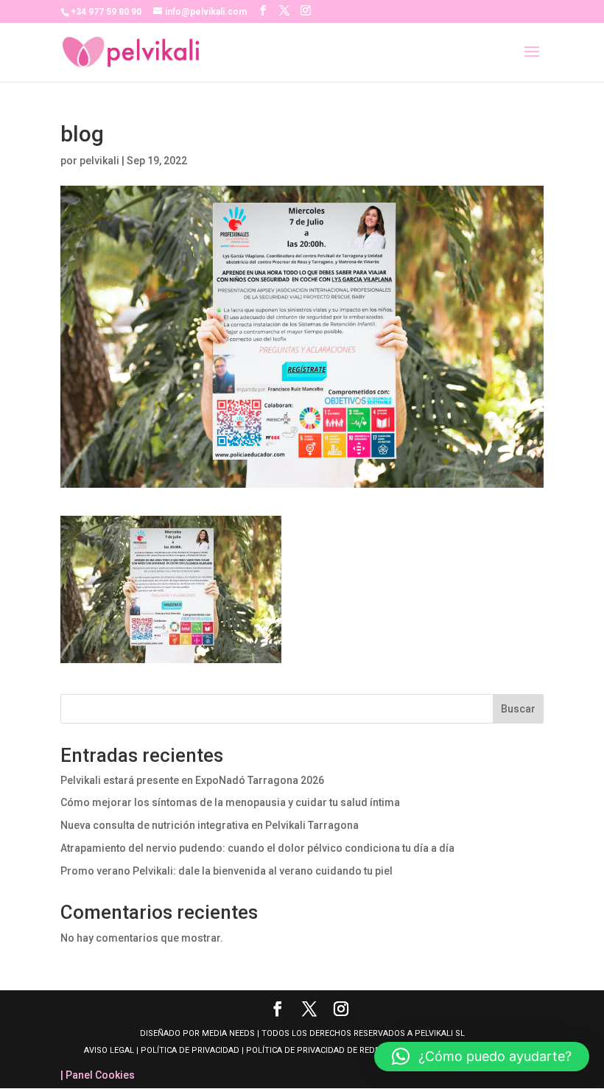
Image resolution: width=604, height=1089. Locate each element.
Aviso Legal (110, 1050)
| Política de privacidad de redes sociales (333, 1050)
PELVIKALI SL (440, 1033)
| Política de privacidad (187, 1050)
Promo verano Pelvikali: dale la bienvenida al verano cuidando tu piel (226, 871)
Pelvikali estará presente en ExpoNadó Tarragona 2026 (192, 780)
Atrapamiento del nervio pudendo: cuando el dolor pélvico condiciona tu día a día (257, 848)
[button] (481, 1056)
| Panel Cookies (97, 1075)
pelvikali (99, 161)
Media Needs (228, 1033)
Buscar (518, 709)
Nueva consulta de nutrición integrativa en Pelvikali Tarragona (209, 825)
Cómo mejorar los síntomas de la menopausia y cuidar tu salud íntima (230, 802)
